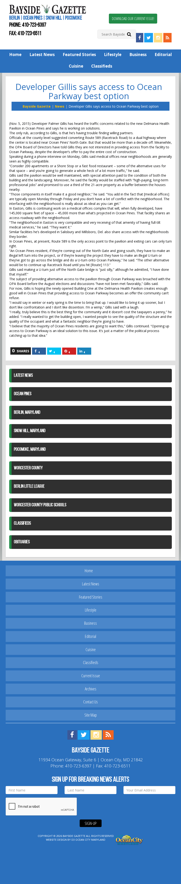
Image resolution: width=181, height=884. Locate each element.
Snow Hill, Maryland (29, 431)
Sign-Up (91, 823)
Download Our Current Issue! (133, 18)
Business (138, 54)
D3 (73, 839)
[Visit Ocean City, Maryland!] (129, 839)
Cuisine (76, 66)
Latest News (42, 54)
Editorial (163, 54)
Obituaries (22, 542)
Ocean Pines (22, 394)
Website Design (56, 839)
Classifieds (101, 66)
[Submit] (129, 34)
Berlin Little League (29, 486)
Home (15, 54)
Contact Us (90, 702)
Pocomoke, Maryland (30, 449)
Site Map (90, 715)
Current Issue (90, 675)
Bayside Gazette (37, 106)
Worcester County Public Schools (40, 505)
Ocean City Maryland (90, 839)
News (59, 106)
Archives (90, 689)
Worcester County (28, 468)
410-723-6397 (34, 25)
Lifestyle (112, 54)
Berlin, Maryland (27, 412)
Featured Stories (79, 54)
